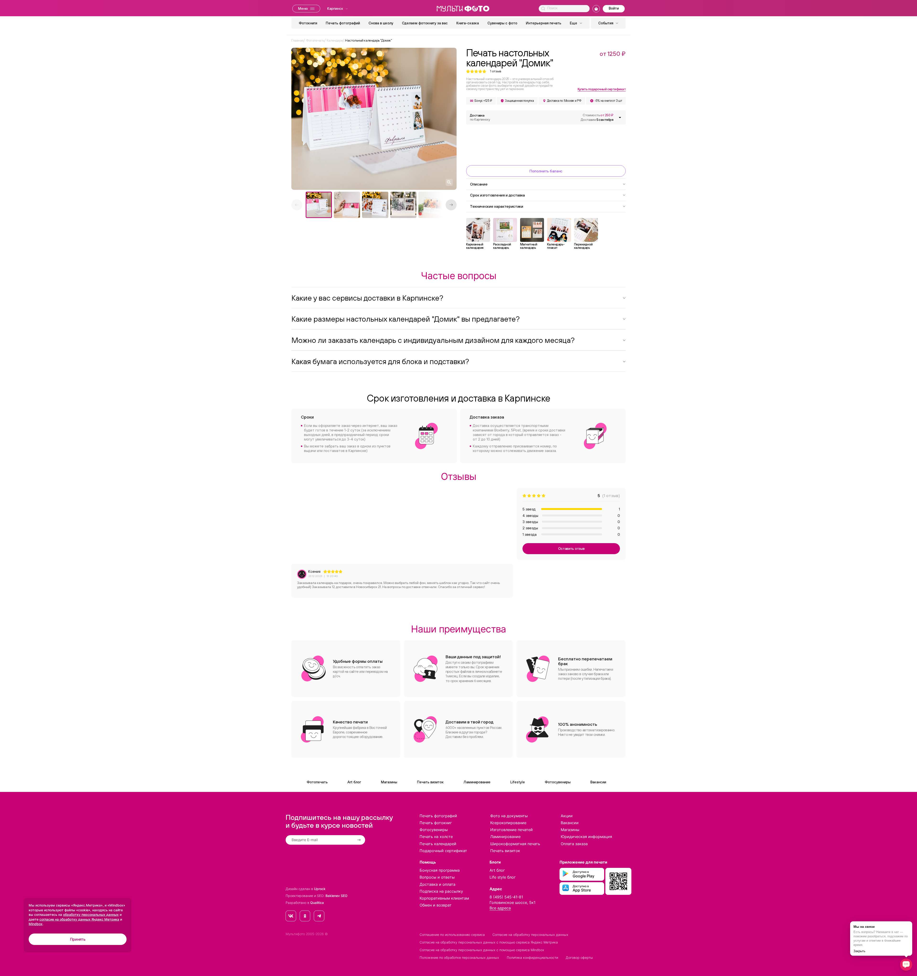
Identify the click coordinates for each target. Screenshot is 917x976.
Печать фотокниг (436, 822)
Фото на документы (509, 815)
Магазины (389, 782)
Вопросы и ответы (437, 877)
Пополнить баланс (545, 171)
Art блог (354, 782)
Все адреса (500, 908)
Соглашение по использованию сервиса (452, 935)
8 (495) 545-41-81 (506, 897)
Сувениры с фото (502, 23)
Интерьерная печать (543, 23)
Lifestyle (517, 782)
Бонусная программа (440, 870)
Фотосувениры (557, 782)
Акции (567, 815)
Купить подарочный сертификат (602, 89)
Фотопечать (317, 782)
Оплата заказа (574, 843)
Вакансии (598, 782)
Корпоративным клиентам (444, 898)
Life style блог (503, 877)
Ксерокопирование (508, 822)
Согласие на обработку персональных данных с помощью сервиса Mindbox (482, 950)
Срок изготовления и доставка (497, 195)
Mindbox (36, 924)
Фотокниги (308, 23)
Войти (614, 8)
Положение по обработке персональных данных (459, 957)
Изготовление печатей (511, 829)
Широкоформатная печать (515, 843)
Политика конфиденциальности (532, 957)
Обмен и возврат (436, 905)
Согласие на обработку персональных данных (530, 935)
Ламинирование (477, 782)
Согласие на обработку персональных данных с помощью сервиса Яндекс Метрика (489, 942)
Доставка (480, 117)
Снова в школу (380, 23)
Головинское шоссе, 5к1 (512, 902)
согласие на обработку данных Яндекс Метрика (79, 919)
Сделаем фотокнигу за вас (425, 23)
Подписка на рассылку (441, 891)
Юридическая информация (586, 836)
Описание (478, 184)
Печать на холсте (436, 836)
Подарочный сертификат (443, 850)
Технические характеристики (496, 206)
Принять (77, 939)
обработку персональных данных (91, 914)
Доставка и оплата (437, 884)
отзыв (495, 71)
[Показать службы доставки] (620, 117)
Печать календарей (438, 843)
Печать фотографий (343, 23)
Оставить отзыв (571, 548)
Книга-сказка (467, 23)
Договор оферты (579, 957)
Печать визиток (430, 782)
